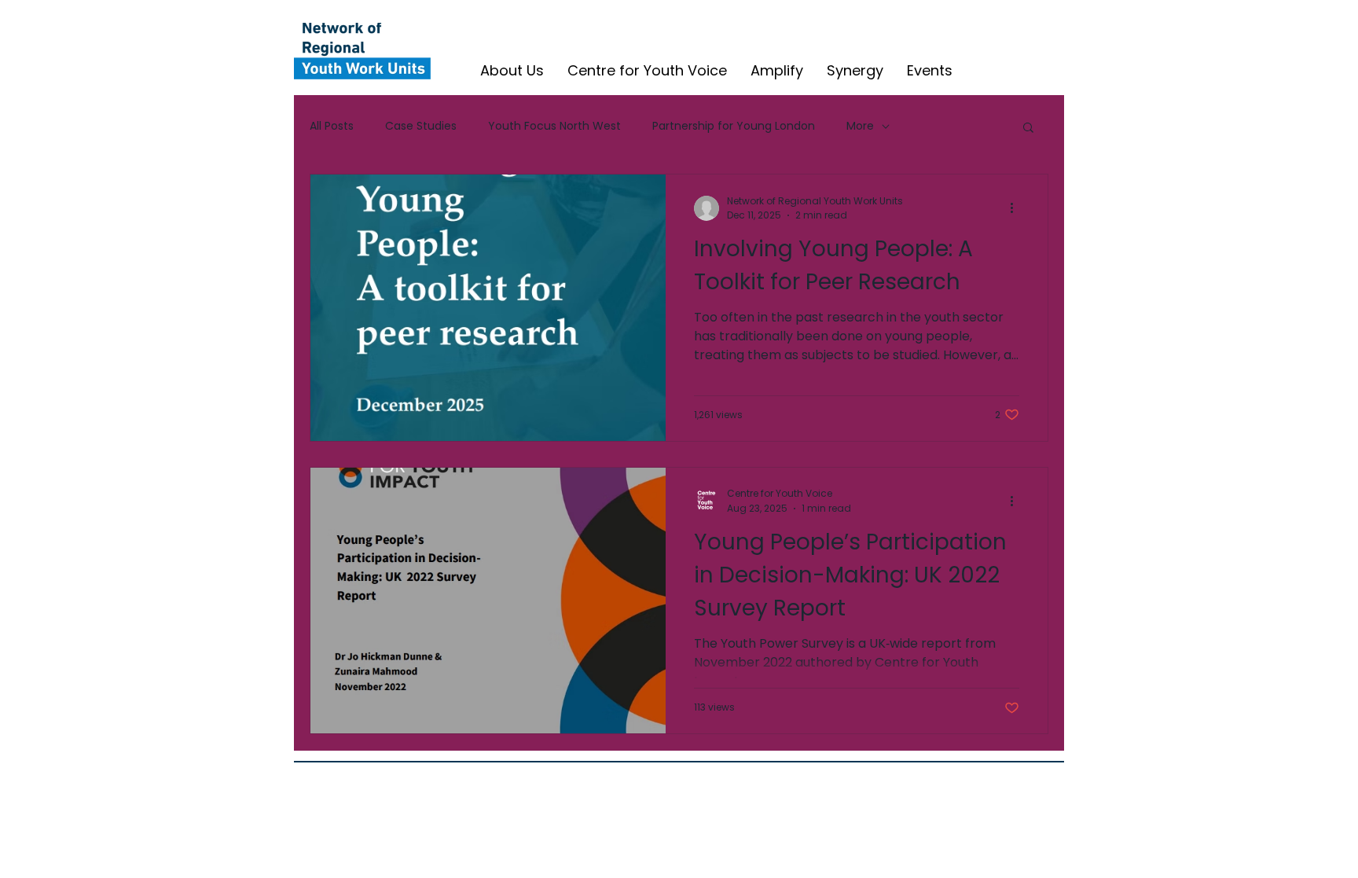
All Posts (332, 126)
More (860, 126)
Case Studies (421, 126)
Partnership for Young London (733, 126)
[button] (1028, 128)
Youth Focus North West (554, 126)
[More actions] (1016, 208)
